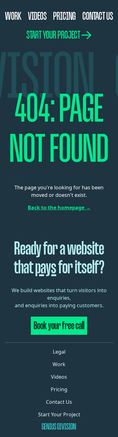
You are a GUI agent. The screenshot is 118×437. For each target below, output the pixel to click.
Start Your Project (53, 34)
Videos (37, 16)
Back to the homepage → (59, 207)
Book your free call (59, 325)
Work (13, 16)
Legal (59, 351)
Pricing (64, 16)
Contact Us (97, 16)
